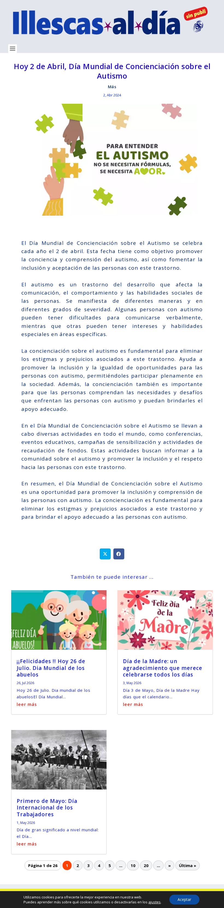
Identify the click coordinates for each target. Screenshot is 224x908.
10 (133, 865)
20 (146, 865)
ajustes (154, 902)
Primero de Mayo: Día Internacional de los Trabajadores (47, 807)
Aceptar (184, 899)
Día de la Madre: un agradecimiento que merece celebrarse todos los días (162, 668)
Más (112, 86)
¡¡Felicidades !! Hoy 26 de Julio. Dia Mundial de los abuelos (51, 668)
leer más (27, 704)
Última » (187, 865)
